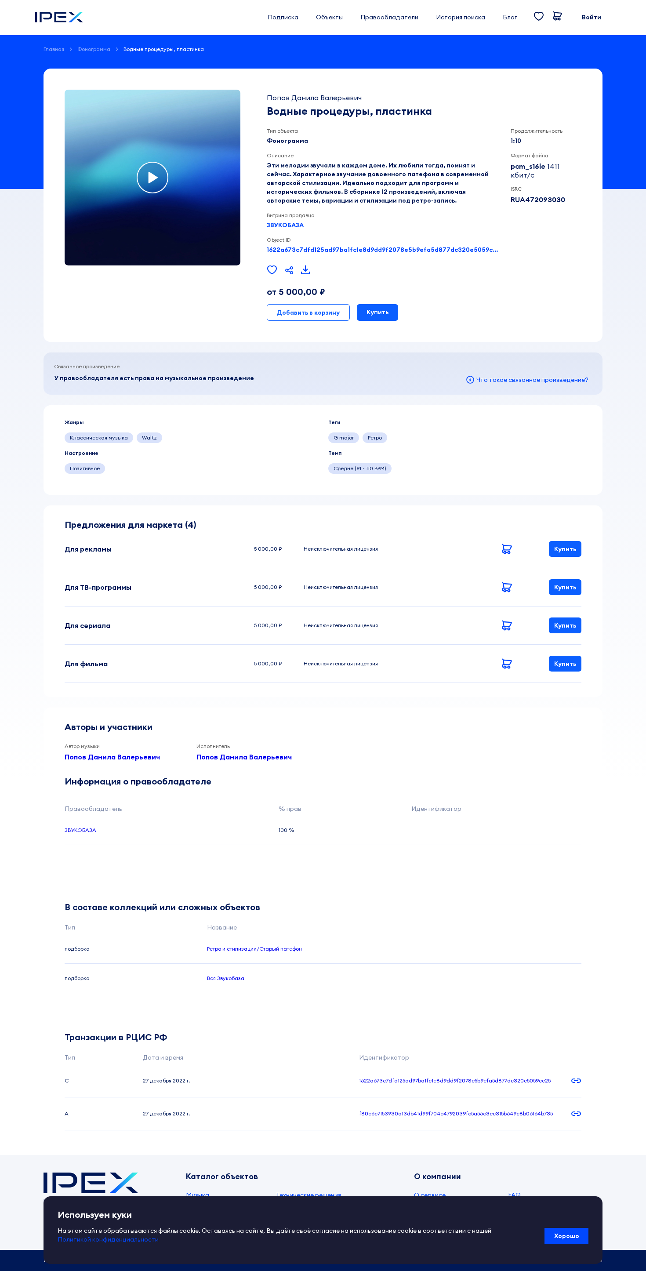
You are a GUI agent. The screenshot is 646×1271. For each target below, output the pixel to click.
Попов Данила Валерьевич (112, 756)
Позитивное (85, 468)
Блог (510, 17)
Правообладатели (389, 17)
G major (344, 437)
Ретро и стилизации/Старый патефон (254, 948)
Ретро (375, 437)
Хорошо (566, 1236)
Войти (591, 17)
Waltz (149, 437)
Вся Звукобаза (225, 978)
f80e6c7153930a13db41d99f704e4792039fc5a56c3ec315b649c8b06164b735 (456, 1113)
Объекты (329, 17)
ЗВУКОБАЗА (285, 225)
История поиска (460, 17)
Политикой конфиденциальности (108, 1239)
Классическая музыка (99, 437)
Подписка (283, 17)
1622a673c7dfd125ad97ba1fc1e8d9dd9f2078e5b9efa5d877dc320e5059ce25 (383, 250)
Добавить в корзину (308, 312)
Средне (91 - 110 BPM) (360, 468)
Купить (377, 312)
